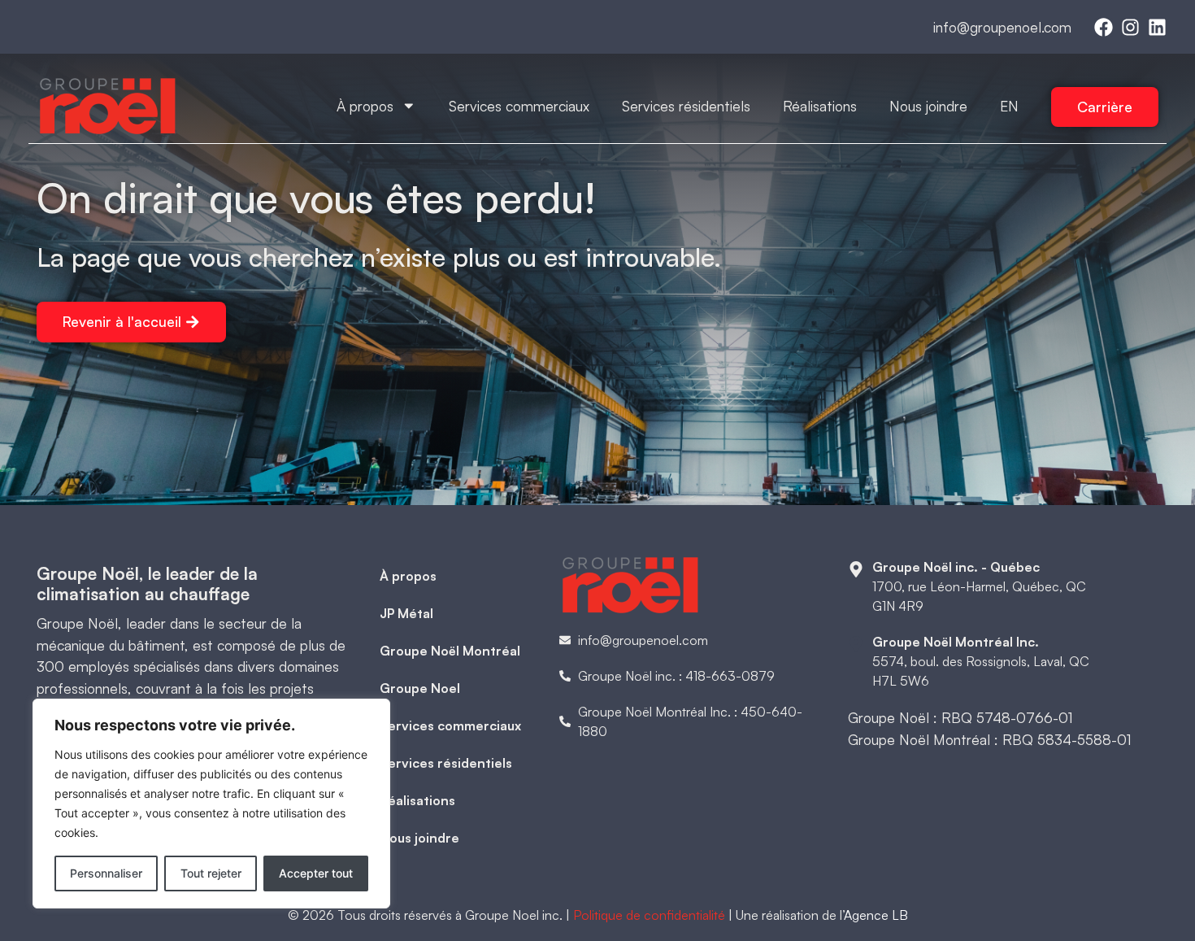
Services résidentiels (686, 106)
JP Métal (406, 613)
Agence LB (876, 915)
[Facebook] (1103, 27)
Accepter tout (316, 873)
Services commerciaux (519, 106)
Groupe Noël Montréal (450, 651)
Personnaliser (106, 873)
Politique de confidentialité (649, 915)
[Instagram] (1130, 27)
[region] (211, 803)
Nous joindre (928, 106)
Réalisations (820, 106)
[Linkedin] (1157, 27)
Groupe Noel (420, 688)
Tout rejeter (210, 873)
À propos (365, 106)
